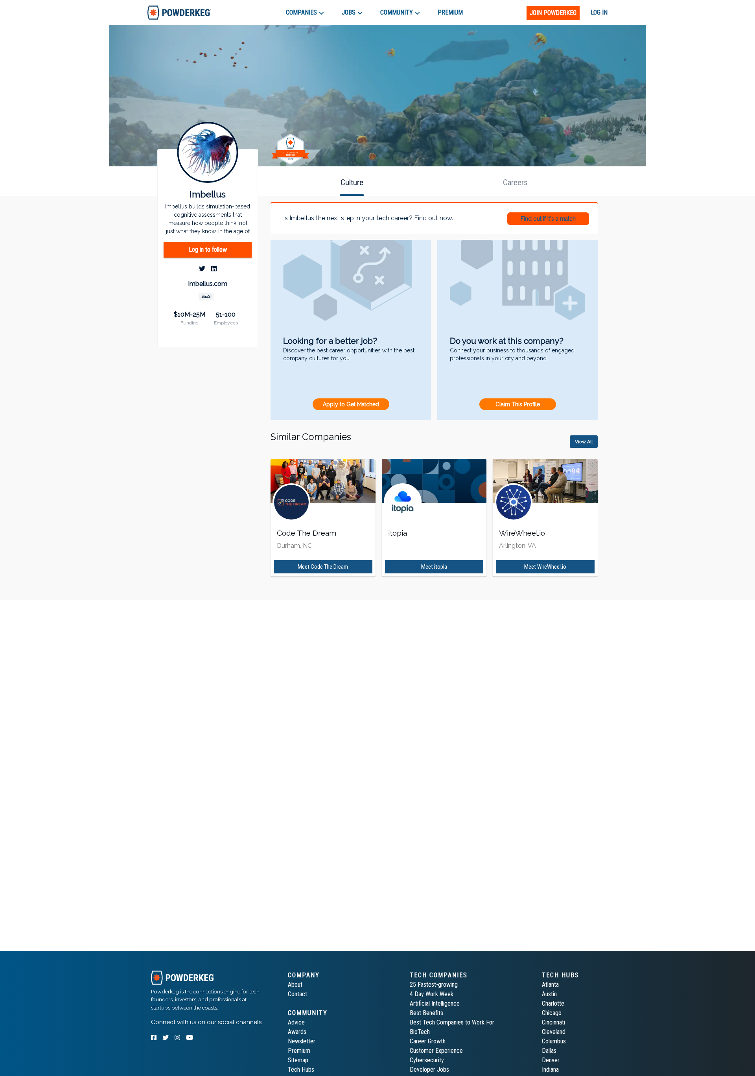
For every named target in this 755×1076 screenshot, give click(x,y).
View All (584, 441)
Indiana (550, 1069)
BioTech (420, 1031)
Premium (299, 1050)
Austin (549, 994)
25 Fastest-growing (434, 984)
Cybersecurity (427, 1060)
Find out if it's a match (548, 219)
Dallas (549, 1050)
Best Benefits (426, 1013)
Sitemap (298, 1060)
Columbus (554, 1041)
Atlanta (550, 984)
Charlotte (553, 1003)
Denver (551, 1060)
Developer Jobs (429, 1069)
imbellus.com (207, 284)
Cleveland (553, 1031)
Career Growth (428, 1041)
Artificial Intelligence (435, 1003)
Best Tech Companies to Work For (452, 1022)
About (295, 984)
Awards (297, 1031)
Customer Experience (436, 1050)
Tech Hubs (301, 1069)
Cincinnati (553, 1022)
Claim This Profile (517, 404)
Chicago (552, 1013)
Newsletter (301, 1041)
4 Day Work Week (431, 994)
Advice (296, 1022)
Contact (297, 994)
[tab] (179, 12)
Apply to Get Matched (351, 404)
